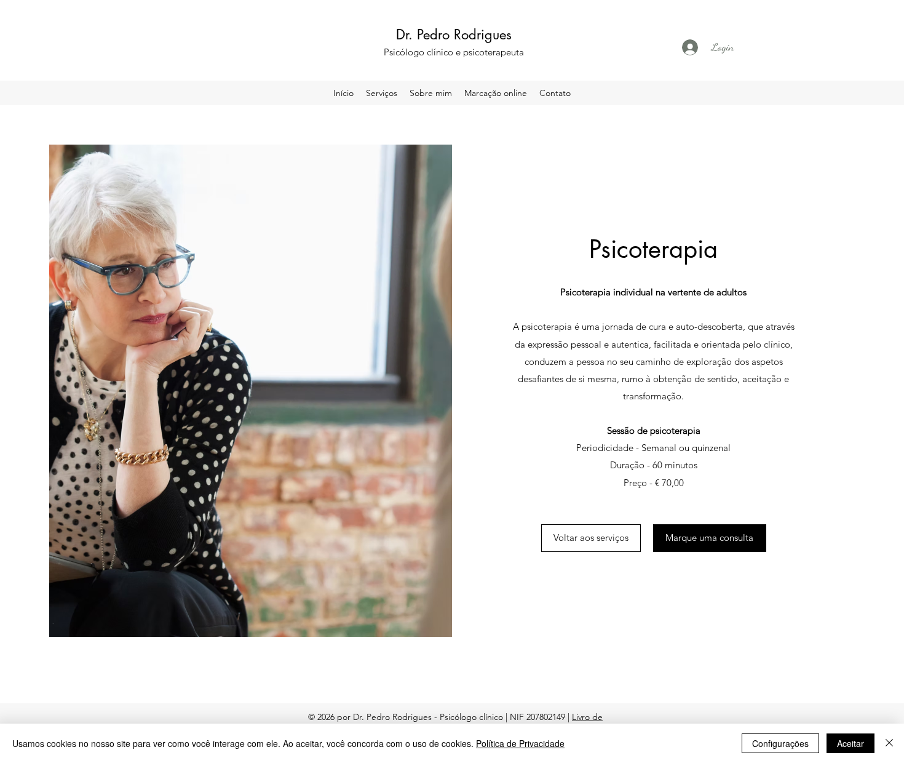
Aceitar (850, 743)
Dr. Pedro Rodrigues (454, 34)
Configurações (780, 743)
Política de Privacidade (520, 743)
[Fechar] (889, 743)
